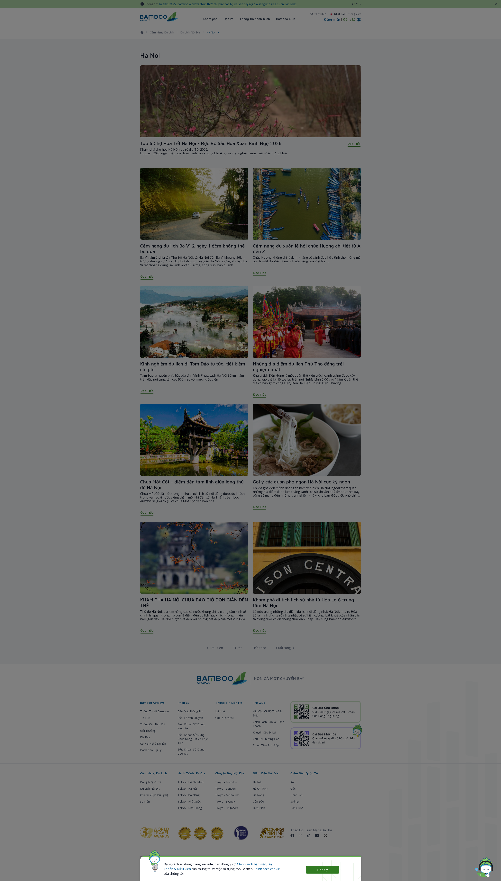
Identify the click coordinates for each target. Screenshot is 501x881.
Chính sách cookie (266, 869)
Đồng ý (322, 870)
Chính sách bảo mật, (252, 864)
